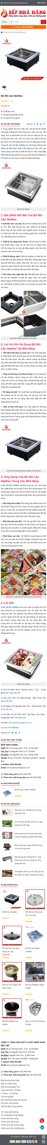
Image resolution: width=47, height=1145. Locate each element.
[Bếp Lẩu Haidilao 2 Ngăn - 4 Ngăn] (35, 972)
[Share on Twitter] (37, 124)
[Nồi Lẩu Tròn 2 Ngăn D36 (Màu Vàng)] (12, 972)
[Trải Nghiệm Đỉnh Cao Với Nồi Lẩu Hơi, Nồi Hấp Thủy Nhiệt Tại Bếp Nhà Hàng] (7, 873)
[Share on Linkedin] (41, 124)
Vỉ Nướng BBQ (7, 1097)
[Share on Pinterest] (44, 124)
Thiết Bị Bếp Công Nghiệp (11, 1106)
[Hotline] (42, 1120)
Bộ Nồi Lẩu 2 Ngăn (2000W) (25, 790)
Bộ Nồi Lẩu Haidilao (9, 912)
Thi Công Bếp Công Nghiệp (12, 1115)
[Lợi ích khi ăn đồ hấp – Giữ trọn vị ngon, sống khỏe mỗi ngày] (7, 823)
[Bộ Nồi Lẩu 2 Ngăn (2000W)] (7, 793)
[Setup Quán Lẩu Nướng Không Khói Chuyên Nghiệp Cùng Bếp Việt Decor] (7, 835)
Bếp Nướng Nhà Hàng (10, 1080)
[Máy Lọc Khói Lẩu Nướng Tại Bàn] (35, 1008)
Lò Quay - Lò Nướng (9, 1093)
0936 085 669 (14, 693)
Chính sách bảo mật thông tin (13, 1128)
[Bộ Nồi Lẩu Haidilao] (12, 899)
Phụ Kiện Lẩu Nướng (9, 1103)
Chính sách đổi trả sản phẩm (12, 1125)
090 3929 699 (25, 774)
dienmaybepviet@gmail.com (19, 723)
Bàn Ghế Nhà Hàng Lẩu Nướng (14, 1100)
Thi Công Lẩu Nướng (9, 1112)
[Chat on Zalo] (42, 1127)
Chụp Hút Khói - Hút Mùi (11, 1090)
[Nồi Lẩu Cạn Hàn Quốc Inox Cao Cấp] (35, 899)
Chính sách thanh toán (10, 1122)
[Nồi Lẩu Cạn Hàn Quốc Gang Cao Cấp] (12, 936)
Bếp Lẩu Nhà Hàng (9, 1084)
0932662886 (27, 27)
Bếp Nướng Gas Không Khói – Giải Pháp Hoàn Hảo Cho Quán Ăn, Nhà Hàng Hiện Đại (28, 860)
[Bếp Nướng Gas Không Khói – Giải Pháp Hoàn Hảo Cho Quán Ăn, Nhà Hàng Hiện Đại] (7, 858)
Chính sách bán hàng (9, 1118)
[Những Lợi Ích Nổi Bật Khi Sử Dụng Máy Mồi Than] (7, 811)
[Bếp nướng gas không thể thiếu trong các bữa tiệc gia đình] (7, 847)
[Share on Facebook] (34, 124)
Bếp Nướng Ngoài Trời (10, 1087)
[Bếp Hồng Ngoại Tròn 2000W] (12, 1008)
